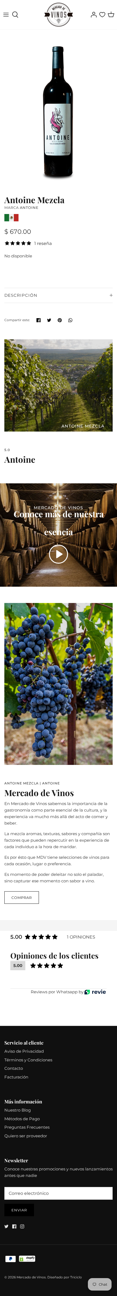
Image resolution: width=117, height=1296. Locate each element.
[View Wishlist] (102, 14)
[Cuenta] (92, 15)
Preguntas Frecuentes (27, 1127)
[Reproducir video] (58, 554)
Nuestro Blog (17, 1110)
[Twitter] (6, 1226)
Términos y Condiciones (28, 1059)
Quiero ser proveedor (25, 1135)
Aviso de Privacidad (24, 1051)
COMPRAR (21, 897)
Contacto (13, 1068)
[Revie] (95, 992)
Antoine (29, 207)
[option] (58, 111)
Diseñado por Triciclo (64, 1277)
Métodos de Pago (22, 1118)
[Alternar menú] (6, 15)
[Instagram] (22, 1226)
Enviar (19, 1210)
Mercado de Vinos (31, 1277)
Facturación (16, 1077)
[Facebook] (14, 1226)
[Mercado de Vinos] (58, 15)
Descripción (20, 295)
